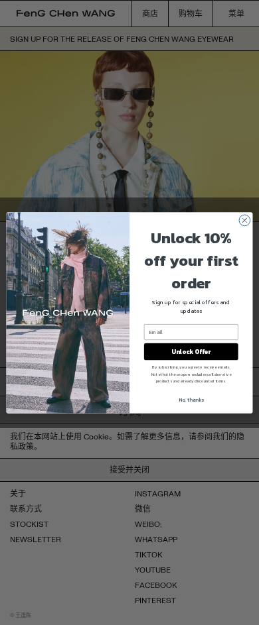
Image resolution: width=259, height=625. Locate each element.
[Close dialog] (244, 220)
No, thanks (191, 399)
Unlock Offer (191, 351)
